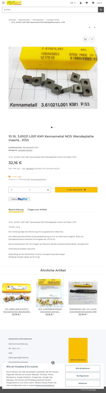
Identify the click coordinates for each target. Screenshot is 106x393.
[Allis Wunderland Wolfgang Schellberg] (14, 3)
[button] (81, 2)
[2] (20, 199)
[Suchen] (101, 9)
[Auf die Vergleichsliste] (85, 39)
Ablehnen (82, 383)
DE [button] (71, 2)
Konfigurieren (83, 376)
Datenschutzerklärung (18, 344)
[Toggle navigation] (3, 1)
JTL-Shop (92, 390)
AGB (10, 353)
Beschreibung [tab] (16, 209)
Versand (30, 168)
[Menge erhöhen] (48, 190)
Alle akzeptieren (83, 368)
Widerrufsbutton (78, 360)
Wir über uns (14, 348)
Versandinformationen (18, 362)
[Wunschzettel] (87, 2)
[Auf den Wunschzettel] (92, 39)
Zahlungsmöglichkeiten (19, 357)
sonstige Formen (25, 150)
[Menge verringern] (11, 190)
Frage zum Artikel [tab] (37, 209)
